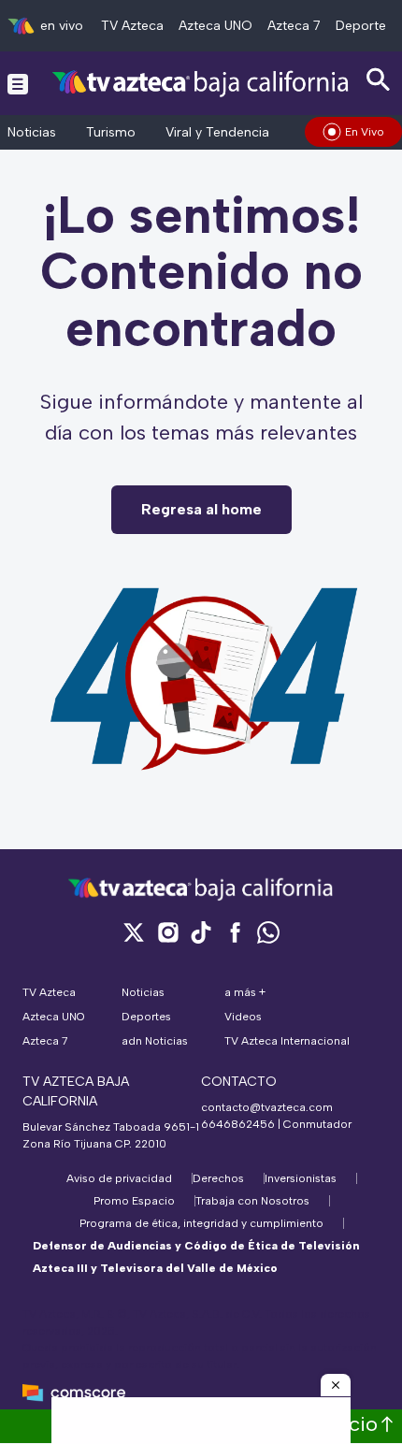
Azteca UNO (215, 26)
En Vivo (364, 131)
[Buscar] (379, 80)
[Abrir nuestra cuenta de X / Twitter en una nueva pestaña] (133, 932)
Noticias (31, 132)
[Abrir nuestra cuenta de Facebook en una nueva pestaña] (234, 932)
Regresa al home (201, 509)
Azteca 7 (294, 26)
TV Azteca (132, 26)
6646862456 (238, 1124)
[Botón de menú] (17, 83)
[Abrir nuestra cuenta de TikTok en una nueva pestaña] (201, 932)
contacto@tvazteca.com (267, 1107)
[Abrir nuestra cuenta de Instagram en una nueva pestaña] (167, 932)
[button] (336, 1385)
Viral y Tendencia (217, 132)
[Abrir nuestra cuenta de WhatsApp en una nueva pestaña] (268, 932)
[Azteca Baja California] (201, 82)
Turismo (111, 132)
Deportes (364, 26)
